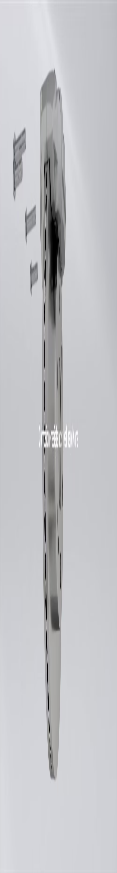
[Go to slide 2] (3, 147)
